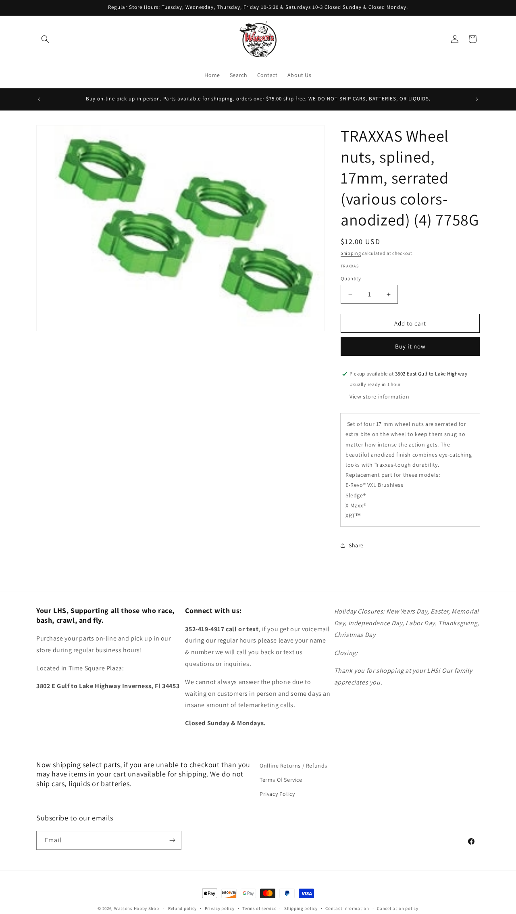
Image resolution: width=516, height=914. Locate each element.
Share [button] (356, 545)
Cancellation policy (397, 908)
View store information (379, 396)
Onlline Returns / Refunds (293, 765)
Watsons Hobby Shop (136, 908)
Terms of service (259, 908)
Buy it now (410, 346)
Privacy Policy (277, 793)
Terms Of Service (281, 779)
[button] (45, 39)
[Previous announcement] (39, 99)
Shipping (351, 253)
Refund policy (182, 908)
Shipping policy (301, 908)
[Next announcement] (477, 99)
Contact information (347, 908)
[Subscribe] (172, 840)
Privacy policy (220, 908)
